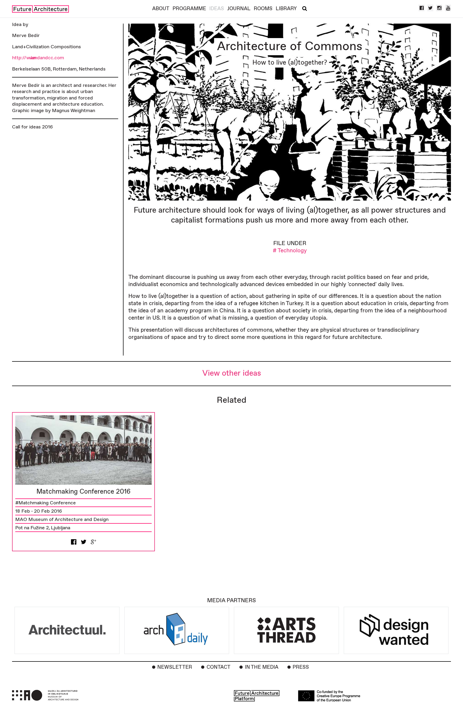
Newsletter (174, 667)
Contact (218, 667)
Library (286, 9)
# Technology (290, 250)
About (160, 9)
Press (301, 667)
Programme (189, 9)
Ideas (216, 9)
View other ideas (231, 373)
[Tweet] (83, 541)
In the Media (261, 667)
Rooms (263, 9)
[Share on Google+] (93, 541)
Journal (239, 9)
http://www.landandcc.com (38, 58)
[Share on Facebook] (73, 541)
